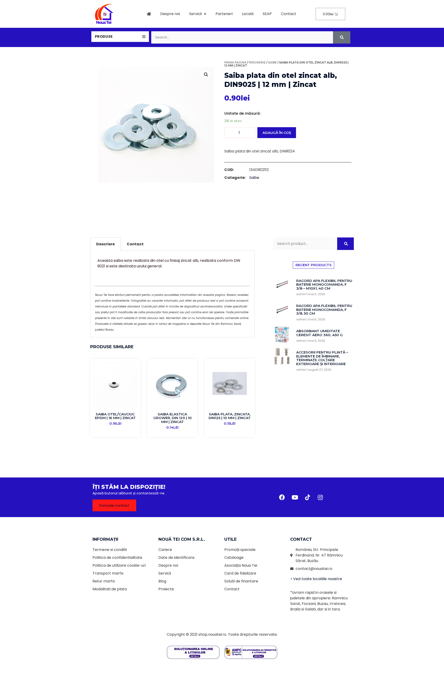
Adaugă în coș (276, 132)
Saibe (272, 62)
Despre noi (170, 13)
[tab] (120, 36)
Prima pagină (235, 62)
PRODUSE (104, 36)
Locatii (247, 13)
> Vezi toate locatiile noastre (316, 578)
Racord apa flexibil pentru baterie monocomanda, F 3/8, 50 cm (324, 309)
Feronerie (257, 62)
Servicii (195, 13)
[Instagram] (320, 497)
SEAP (267, 13)
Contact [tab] (135, 244)
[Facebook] (282, 497)
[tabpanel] (172, 294)
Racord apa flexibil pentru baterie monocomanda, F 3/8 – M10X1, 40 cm (324, 284)
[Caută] (341, 37)
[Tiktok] (307, 497)
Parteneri (224, 13)
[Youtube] (295, 497)
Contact (288, 13)
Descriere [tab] (105, 244)
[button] (114, 505)
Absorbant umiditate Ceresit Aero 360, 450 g (319, 333)
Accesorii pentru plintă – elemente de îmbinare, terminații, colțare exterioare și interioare (322, 358)
